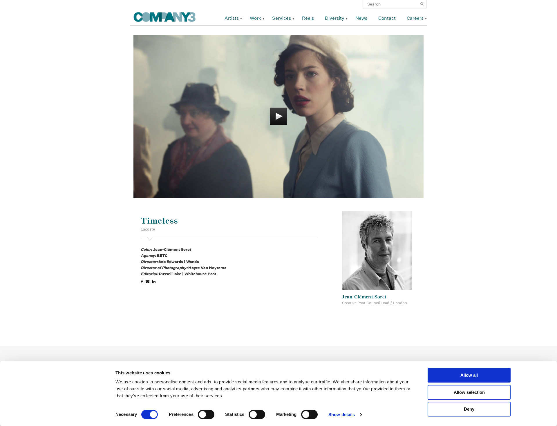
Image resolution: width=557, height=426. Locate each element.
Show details (341, 414)
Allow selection (469, 392)
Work (255, 18)
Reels (308, 18)
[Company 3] (164, 16)
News (361, 18)
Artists (232, 18)
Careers (415, 18)
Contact (387, 18)
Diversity (334, 18)
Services (281, 18)
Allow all (469, 375)
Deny (469, 409)
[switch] (206, 414)
